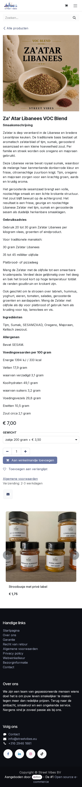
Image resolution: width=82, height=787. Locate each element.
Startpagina (11, 630)
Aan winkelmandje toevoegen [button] (32, 460)
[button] (7, 555)
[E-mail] (8, 494)
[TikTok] (42, 753)
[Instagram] (30, 753)
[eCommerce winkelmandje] (66, 5)
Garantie (9, 640)
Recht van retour (15, 644)
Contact (8, 667)
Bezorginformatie (15, 662)
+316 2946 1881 (19, 743)
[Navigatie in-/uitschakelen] (75, 6)
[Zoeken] (74, 17)
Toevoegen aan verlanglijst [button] (27, 469)
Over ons (9, 635)
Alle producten (17, 28)
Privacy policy (13, 653)
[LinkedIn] (19, 753)
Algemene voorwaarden (20, 649)
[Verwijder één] (7, 451)
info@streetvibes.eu (22, 739)
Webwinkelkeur (14, 658)
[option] (41, 555)
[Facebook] (8, 753)
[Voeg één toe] (25, 451)
